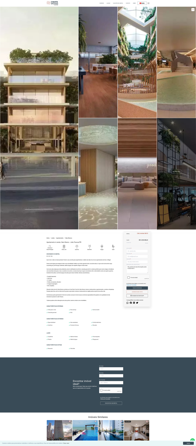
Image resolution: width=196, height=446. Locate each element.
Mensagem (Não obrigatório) (133, 264)
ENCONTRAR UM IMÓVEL (111, 403)
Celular (128, 259)
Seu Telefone (102, 379)
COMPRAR (101, 3)
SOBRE (134, 3)
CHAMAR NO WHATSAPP (138, 295)
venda (53, 238)
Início (48, 238)
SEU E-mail (129, 253)
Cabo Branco (68, 238)
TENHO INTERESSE (137, 288)
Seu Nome (101, 366)
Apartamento (59, 238)
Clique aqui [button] (66, 443)
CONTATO (128, 3)
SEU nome (128, 248)
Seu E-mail (101, 373)
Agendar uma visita (137, 291)
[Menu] (148, 3)
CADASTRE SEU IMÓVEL (118, 3)
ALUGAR (108, 3)
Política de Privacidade (131, 285)
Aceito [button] (188, 443)
